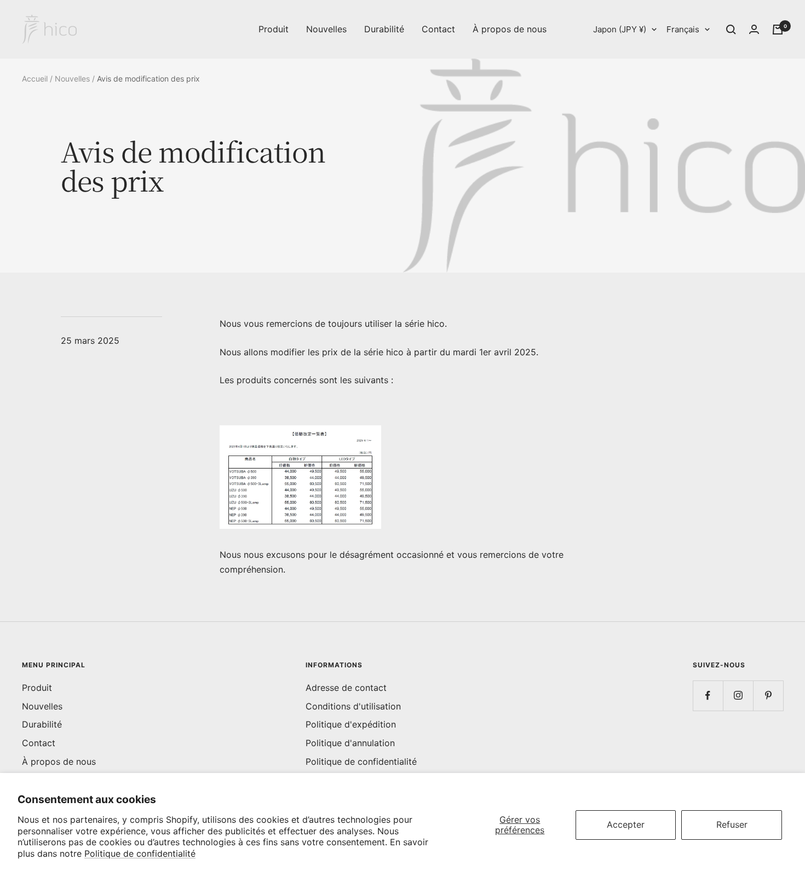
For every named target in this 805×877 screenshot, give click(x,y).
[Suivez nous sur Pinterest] (768, 695)
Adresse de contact (346, 687)
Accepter (626, 824)
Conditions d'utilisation (353, 706)
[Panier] (777, 29)
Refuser (732, 824)
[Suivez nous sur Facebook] (708, 695)
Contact (438, 29)
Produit (273, 29)
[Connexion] (754, 29)
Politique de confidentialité (140, 853)
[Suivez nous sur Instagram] (738, 695)
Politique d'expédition (351, 724)
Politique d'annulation (350, 742)
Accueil (35, 78)
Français (682, 29)
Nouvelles (326, 29)
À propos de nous (510, 29)
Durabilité (384, 29)
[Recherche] (731, 29)
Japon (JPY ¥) (619, 29)
